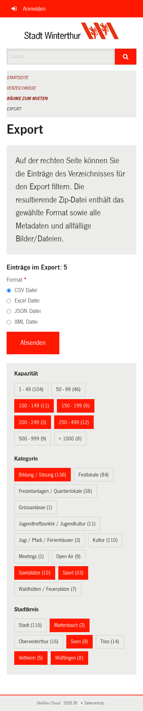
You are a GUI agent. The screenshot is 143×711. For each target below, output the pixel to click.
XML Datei (26, 322)
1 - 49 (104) (31, 389)
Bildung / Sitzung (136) (42, 475)
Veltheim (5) (31, 658)
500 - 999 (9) (32, 438)
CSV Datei (26, 290)
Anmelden (34, 9)
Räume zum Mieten (27, 98)
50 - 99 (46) (68, 389)
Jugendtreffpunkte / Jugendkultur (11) (57, 524)
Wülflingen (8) (69, 658)
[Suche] (125, 57)
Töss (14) (109, 641)
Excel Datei (27, 301)
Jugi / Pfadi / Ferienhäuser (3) (49, 540)
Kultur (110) (105, 540)
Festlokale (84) (93, 475)
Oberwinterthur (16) (38, 641)
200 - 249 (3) (32, 422)
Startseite (17, 77)
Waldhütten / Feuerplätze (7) (47, 589)
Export (14, 109)
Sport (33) (73, 573)
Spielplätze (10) (34, 573)
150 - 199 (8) (75, 405)
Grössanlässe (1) (35, 507)
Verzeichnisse (21, 88)
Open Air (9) (68, 556)
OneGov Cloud (49, 703)
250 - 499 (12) (74, 422)
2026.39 (70, 703)
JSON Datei (28, 311)
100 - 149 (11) (34, 405)
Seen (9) (79, 641)
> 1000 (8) (70, 438)
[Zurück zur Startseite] (71, 33)
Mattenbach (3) (69, 625)
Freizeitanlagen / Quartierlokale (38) (55, 491)
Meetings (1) (31, 556)
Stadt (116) (30, 625)
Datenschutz (95, 703)
